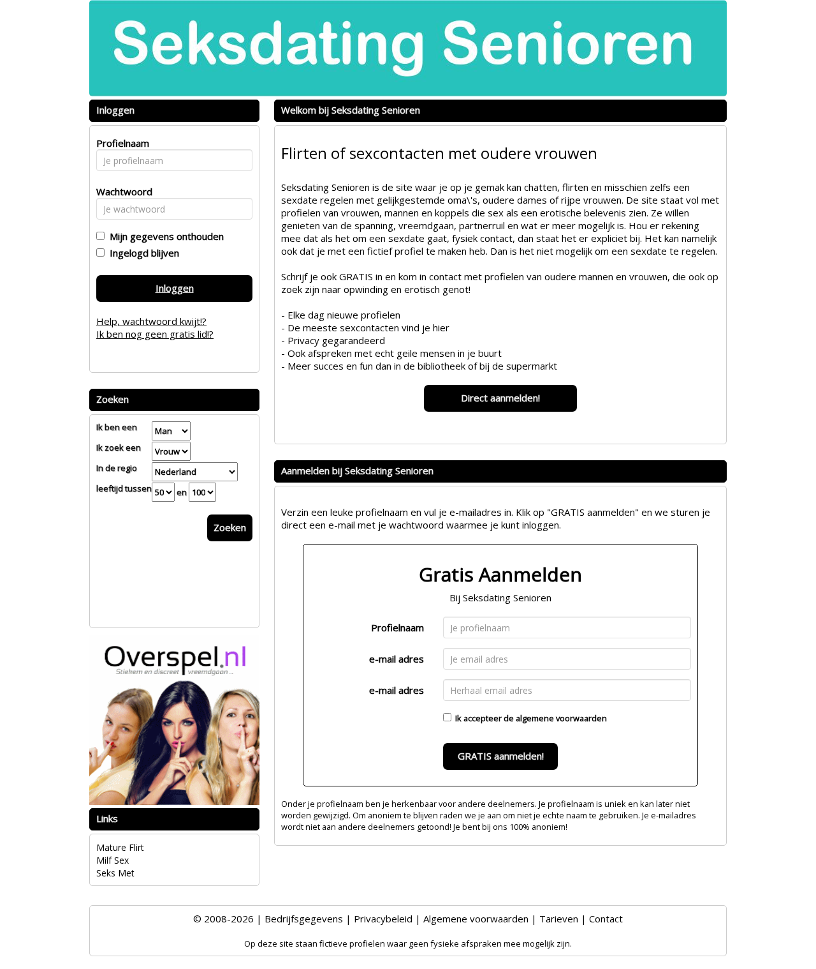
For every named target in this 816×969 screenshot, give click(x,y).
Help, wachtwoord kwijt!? (151, 321)
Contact (606, 918)
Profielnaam (397, 627)
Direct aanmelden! (500, 397)
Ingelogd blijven (142, 252)
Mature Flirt (120, 847)
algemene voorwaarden (561, 718)
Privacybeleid (383, 918)
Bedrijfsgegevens (304, 918)
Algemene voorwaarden (475, 918)
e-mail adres (396, 658)
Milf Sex (112, 860)
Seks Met (115, 873)
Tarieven (558, 918)
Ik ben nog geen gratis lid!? (155, 333)
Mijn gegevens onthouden (164, 236)
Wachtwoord (120, 191)
